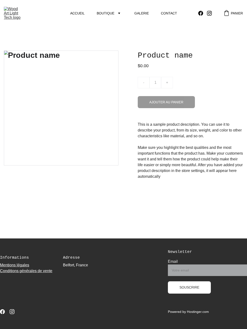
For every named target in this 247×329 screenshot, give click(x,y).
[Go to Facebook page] (202, 13)
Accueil (77, 13)
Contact (169, 13)
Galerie (141, 13)
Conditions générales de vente (26, 271)
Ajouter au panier (166, 102)
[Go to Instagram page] (209, 13)
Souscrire (189, 287)
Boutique (105, 13)
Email (173, 261)
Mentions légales (14, 265)
